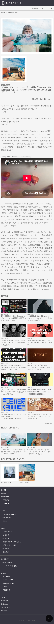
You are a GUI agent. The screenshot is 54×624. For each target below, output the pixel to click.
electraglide (7, 517)
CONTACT (4, 559)
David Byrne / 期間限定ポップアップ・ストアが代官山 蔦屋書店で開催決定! (40, 343)
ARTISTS (6, 500)
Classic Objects (24, 482)
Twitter (3, 597)
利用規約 (6, 552)
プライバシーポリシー (10, 545)
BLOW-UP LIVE (8, 580)
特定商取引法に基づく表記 (12, 542)
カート (48, 8)
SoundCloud (5, 607)
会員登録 (35, 8)
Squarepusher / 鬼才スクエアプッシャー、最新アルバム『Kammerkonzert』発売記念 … (13, 416)
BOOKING (6, 577)
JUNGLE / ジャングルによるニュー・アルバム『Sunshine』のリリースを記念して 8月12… (40, 367)
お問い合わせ (7, 562)
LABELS (6, 503)
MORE (47, 424)
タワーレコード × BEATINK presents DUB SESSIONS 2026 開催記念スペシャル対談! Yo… (13, 392)
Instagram (4, 604)
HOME (3, 13)
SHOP (3, 528)
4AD (16, 13)
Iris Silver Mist (6, 482)
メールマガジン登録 (10, 566)
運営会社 (6, 548)
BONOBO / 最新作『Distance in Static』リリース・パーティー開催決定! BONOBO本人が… (40, 318)
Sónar (5, 521)
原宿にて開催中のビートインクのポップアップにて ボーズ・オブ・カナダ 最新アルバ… (40, 416)
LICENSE (6, 587)
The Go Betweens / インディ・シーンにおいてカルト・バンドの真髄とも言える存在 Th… (13, 343)
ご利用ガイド (7, 532)
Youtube (4, 611)
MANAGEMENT (8, 583)
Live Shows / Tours (9, 514)
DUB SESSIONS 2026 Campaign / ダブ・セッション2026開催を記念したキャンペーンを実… (13, 318)
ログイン (42, 8)
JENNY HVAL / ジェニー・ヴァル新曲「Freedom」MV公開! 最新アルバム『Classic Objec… (13, 452)
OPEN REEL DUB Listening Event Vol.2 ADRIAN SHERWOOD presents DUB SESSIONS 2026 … (40, 392)
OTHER (4, 573)
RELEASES (5, 497)
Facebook (4, 601)
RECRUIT (6, 590)
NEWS (10, 13)
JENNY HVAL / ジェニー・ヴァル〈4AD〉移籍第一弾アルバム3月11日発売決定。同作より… (39, 452)
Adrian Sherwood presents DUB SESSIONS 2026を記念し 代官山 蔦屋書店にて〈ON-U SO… (13, 367)
